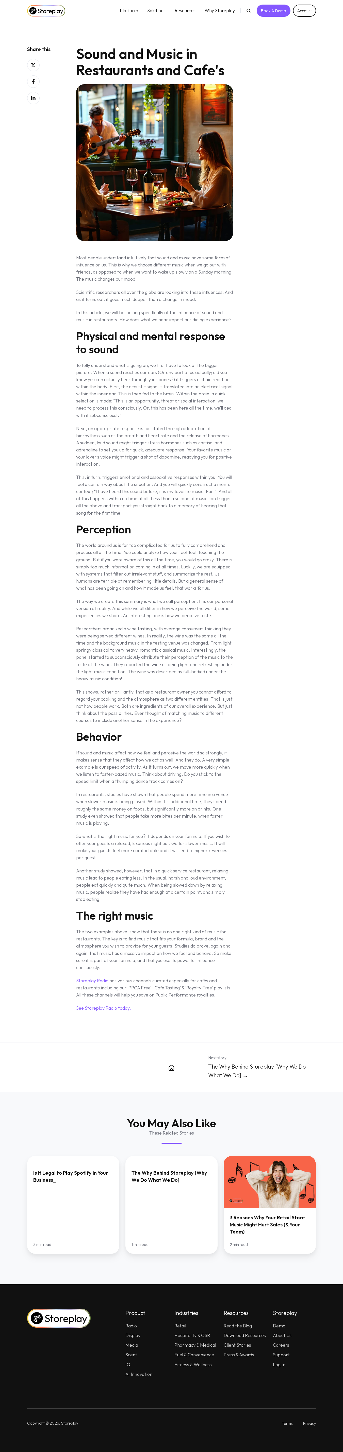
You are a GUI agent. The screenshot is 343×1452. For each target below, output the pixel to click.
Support (281, 1355)
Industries (186, 1312)
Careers (281, 1345)
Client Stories (237, 1345)
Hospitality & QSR (192, 1335)
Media (131, 1345)
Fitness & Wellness (193, 1364)
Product (135, 1312)
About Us (282, 1335)
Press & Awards (239, 1355)
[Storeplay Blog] (171, 1067)
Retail (180, 1326)
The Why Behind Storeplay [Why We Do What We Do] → (257, 1071)
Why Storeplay (220, 10)
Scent (131, 1355)
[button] (248, 10)
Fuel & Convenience (194, 1355)
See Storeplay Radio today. (103, 1008)
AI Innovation (138, 1374)
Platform (129, 10)
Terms (287, 1423)
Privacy (309, 1423)
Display (132, 1335)
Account (304, 10)
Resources (185, 10)
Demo (279, 1326)
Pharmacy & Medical (195, 1345)
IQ (127, 1364)
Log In (279, 1364)
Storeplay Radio (92, 981)
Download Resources (245, 1335)
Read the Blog (238, 1326)
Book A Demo (273, 10)
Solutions (156, 10)
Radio (131, 1326)
